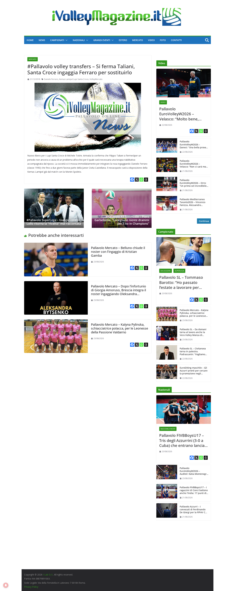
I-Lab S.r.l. (48, 574)
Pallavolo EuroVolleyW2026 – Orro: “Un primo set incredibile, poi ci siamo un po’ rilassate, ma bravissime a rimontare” (194, 183)
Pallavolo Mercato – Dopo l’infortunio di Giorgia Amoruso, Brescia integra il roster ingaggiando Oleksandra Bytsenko (118, 292)
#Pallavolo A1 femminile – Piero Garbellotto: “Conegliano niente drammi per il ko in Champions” (121, 220)
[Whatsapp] (141, 180)
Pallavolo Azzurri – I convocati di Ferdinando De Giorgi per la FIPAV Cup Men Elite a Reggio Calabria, (194, 509)
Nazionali (79, 40)
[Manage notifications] (5, 585)
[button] (66, 40)
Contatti (176, 40)
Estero (123, 40)
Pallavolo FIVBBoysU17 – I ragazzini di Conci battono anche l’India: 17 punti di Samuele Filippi (194, 490)
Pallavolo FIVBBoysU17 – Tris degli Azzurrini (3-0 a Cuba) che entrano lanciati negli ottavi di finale (183, 440)
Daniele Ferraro (51, 79)
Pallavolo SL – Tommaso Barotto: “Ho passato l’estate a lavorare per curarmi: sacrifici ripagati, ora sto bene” (182, 282)
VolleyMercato (96, 79)
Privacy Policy (31, 586)
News (42, 40)
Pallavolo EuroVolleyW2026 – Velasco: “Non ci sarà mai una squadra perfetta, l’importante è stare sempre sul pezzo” (193, 163)
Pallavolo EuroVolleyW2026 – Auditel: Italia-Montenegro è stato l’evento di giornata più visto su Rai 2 (194, 471)
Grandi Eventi (101, 40)
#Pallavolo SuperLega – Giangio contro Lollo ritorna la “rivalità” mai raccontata (54, 221)
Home (30, 40)
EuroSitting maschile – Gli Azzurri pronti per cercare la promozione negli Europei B (194, 370)
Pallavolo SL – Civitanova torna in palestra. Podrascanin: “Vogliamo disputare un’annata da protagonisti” (193, 351)
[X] (137, 180)
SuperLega (179, 271)
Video (151, 40)
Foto (163, 40)
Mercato (137, 40)
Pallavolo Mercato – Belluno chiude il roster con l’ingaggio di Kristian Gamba (118, 252)
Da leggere (166, 271)
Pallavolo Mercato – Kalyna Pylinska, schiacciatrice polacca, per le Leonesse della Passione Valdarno (119, 328)
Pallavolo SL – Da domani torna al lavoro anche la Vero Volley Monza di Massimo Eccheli (193, 332)
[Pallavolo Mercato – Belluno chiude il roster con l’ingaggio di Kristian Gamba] (56, 245)
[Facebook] (132, 180)
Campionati (57, 40)
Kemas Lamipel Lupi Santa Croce (74, 79)
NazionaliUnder (168, 429)
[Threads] (146, 180)
